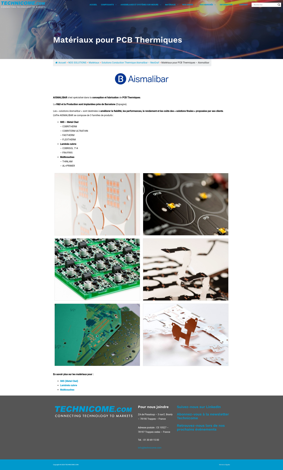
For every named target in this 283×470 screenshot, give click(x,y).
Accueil (62, 62)
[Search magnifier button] (279, 5)
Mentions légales (224, 464)
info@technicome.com (149, 447)
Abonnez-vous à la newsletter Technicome (203, 416)
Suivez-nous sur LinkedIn (199, 407)
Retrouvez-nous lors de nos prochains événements (201, 427)
